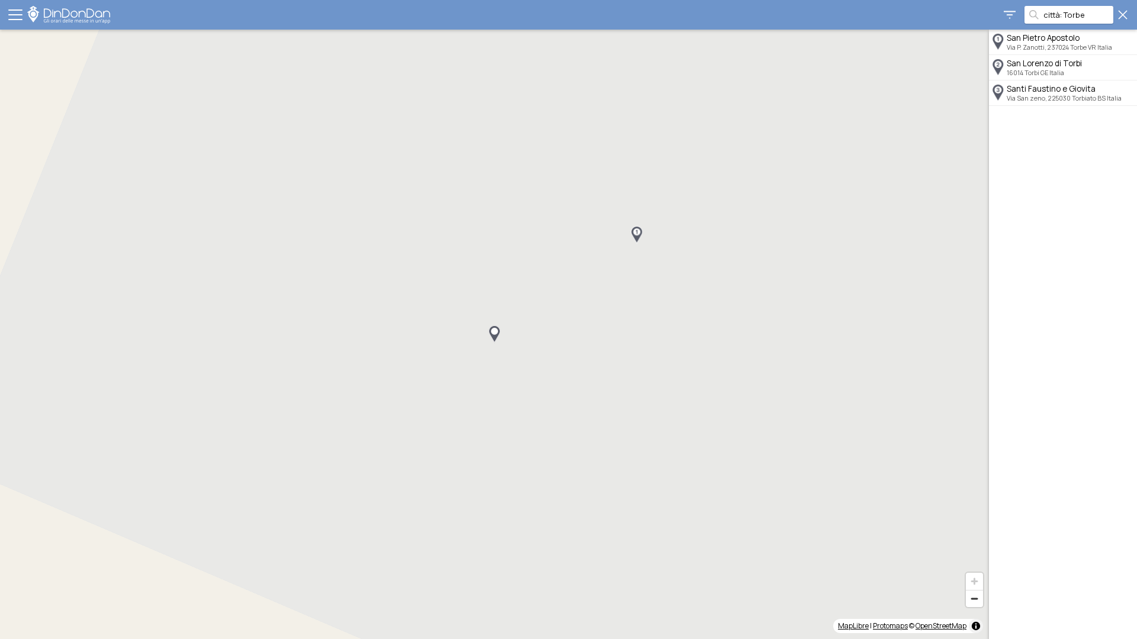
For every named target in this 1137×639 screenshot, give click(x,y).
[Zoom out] (974, 598)
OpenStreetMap (941, 626)
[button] (637, 235)
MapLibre (853, 626)
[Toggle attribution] (976, 626)
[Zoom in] (974, 581)
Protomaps (890, 626)
